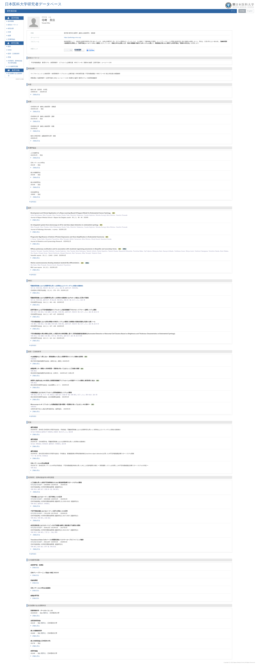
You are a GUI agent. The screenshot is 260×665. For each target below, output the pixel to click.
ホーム (233, 11)
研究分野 (11, 28)
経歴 (9, 35)
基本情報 (11, 21)
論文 (9, 46)
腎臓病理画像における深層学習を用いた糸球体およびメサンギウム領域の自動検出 (57, 286)
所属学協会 (11, 39)
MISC (10, 50)
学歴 (9, 32)
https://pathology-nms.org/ (72, 37)
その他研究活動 (13, 66)
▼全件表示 (32, 202)
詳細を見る (36, 94)
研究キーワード (13, 25)
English (250, 11)
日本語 (242, 11)
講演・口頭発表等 (13, 53)
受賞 (9, 57)
